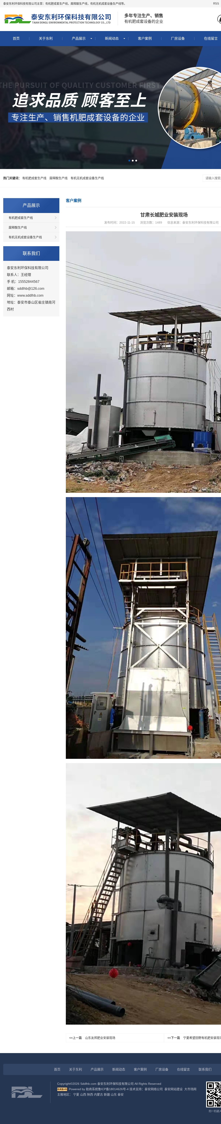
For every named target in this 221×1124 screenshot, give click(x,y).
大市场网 (190, 1089)
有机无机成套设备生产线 (87, 178)
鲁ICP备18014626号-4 (113, 1089)
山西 (83, 1094)
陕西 (90, 1094)
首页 (16, 38)
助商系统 (92, 1089)
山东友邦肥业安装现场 (92, 1037)
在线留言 (183, 1069)
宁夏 (76, 1094)
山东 (114, 1094)
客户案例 (145, 38)
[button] (129, 160)
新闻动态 (112, 38)
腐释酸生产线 (58, 178)
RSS (216, 3)
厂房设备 (178, 38)
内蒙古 (98, 1094)
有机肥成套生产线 (34, 178)
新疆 (107, 1094)
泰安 (121, 1094)
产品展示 (79, 38)
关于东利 (46, 38)
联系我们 (205, 1069)
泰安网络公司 (154, 1089)
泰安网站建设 (173, 1089)
